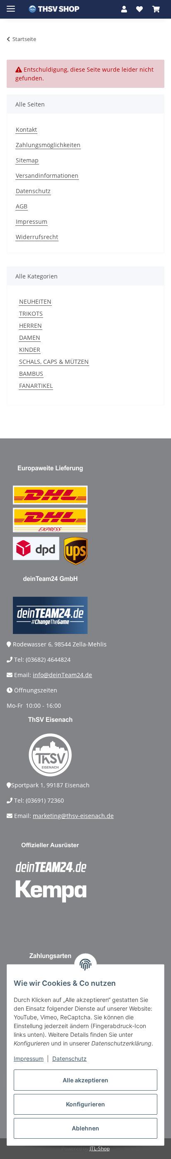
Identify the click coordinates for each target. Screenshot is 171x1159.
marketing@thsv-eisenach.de (73, 816)
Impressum (29, 1058)
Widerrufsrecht (37, 237)
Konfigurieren (85, 1104)
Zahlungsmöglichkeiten (48, 145)
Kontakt (26, 129)
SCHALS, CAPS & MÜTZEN (54, 361)
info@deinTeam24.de (62, 675)
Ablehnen (85, 1128)
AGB (21, 206)
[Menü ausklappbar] (11, 5)
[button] (124, 9)
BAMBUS (31, 373)
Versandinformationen (47, 175)
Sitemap (27, 160)
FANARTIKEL (36, 386)
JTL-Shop (100, 1148)
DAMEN (29, 337)
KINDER (29, 349)
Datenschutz (69, 1058)
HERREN (30, 325)
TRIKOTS (31, 313)
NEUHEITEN (35, 301)
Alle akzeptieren (85, 1080)
